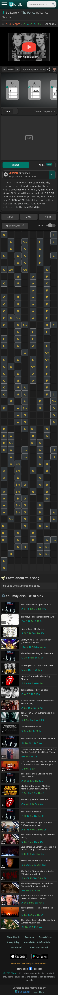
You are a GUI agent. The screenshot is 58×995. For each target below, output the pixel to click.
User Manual (16, 947)
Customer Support (39, 947)
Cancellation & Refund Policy (37, 942)
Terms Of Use (45, 937)
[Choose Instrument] (15, 111)
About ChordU (13, 937)
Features (29, 937)
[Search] (53, 4)
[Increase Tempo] (17, 69)
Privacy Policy (13, 942)
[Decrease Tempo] (4, 69)
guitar (8, 111)
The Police (28, 12)
